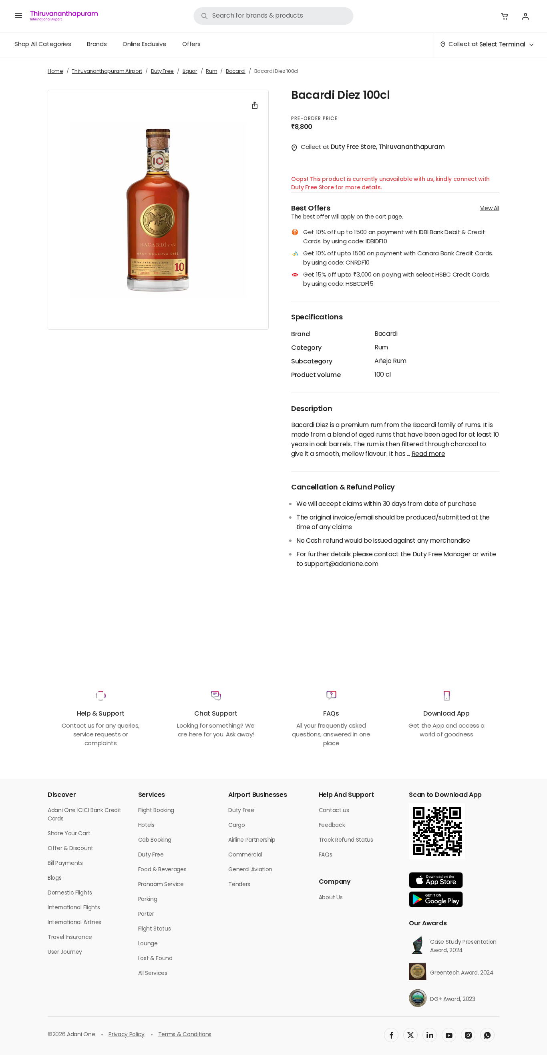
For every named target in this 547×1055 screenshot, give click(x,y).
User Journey (65, 952)
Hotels (146, 825)
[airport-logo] (64, 16)
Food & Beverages (162, 869)
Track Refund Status (346, 840)
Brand (300, 334)
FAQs (325, 855)
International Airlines (74, 922)
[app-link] (436, 880)
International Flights (74, 908)
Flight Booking (156, 810)
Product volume (316, 375)
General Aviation (250, 869)
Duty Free (151, 855)
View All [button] (489, 209)
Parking (147, 899)
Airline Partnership (252, 840)
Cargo (236, 825)
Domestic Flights (70, 893)
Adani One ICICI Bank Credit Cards (84, 815)
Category (306, 348)
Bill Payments (65, 863)
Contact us (334, 810)
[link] (273, 16)
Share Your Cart (69, 833)
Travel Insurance (70, 937)
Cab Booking (154, 840)
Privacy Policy (127, 1035)
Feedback (332, 825)
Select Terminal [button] (502, 45)
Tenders (239, 884)
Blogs (54, 878)
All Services (152, 973)
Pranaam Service (161, 884)
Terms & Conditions (184, 1035)
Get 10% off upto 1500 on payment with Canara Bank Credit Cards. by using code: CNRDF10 (398, 259)
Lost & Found (155, 958)
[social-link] (391, 1035)
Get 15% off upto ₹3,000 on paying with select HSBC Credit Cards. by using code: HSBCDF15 (397, 280)
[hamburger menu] (18, 16)
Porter (146, 914)
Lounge (148, 944)
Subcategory (311, 362)
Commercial (245, 855)
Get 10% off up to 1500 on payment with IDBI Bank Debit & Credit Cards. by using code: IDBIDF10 (394, 238)
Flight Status (154, 929)
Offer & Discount (70, 848)
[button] (504, 16)
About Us (330, 898)
